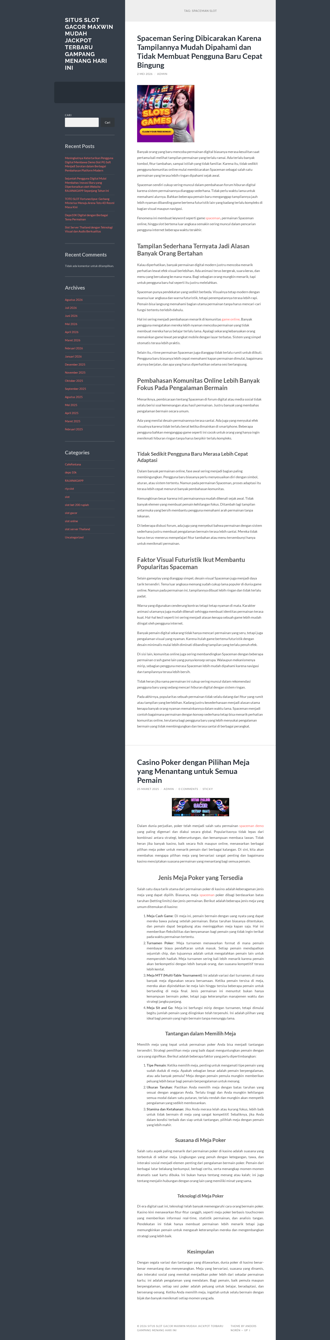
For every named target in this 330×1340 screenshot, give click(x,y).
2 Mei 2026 (145, 73)
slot (67, 496)
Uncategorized (74, 537)
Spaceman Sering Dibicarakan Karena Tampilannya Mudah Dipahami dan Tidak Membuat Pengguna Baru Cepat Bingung (199, 51)
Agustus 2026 (74, 299)
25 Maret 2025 (148, 789)
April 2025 (71, 413)
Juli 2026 (71, 307)
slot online (71, 521)
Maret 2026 (72, 340)
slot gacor (71, 513)
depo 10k (71, 472)
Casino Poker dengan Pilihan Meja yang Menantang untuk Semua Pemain (193, 770)
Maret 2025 (72, 421)
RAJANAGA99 (74, 480)
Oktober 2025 (74, 380)
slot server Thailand (77, 529)
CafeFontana (73, 464)
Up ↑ (247, 1330)
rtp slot (69, 488)
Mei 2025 (71, 405)
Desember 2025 (75, 364)
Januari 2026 (73, 356)
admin (162, 73)
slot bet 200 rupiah (77, 505)
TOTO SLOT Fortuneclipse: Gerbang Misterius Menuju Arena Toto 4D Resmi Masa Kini (89, 203)
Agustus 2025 (74, 397)
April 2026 (71, 332)
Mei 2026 (71, 324)
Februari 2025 (74, 429)
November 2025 (75, 372)
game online (231, 319)
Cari (68, 115)
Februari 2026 (74, 348)
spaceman (212, 218)
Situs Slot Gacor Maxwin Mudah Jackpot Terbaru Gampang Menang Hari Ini (89, 44)
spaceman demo (251, 826)
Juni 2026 (71, 315)
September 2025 (75, 388)
